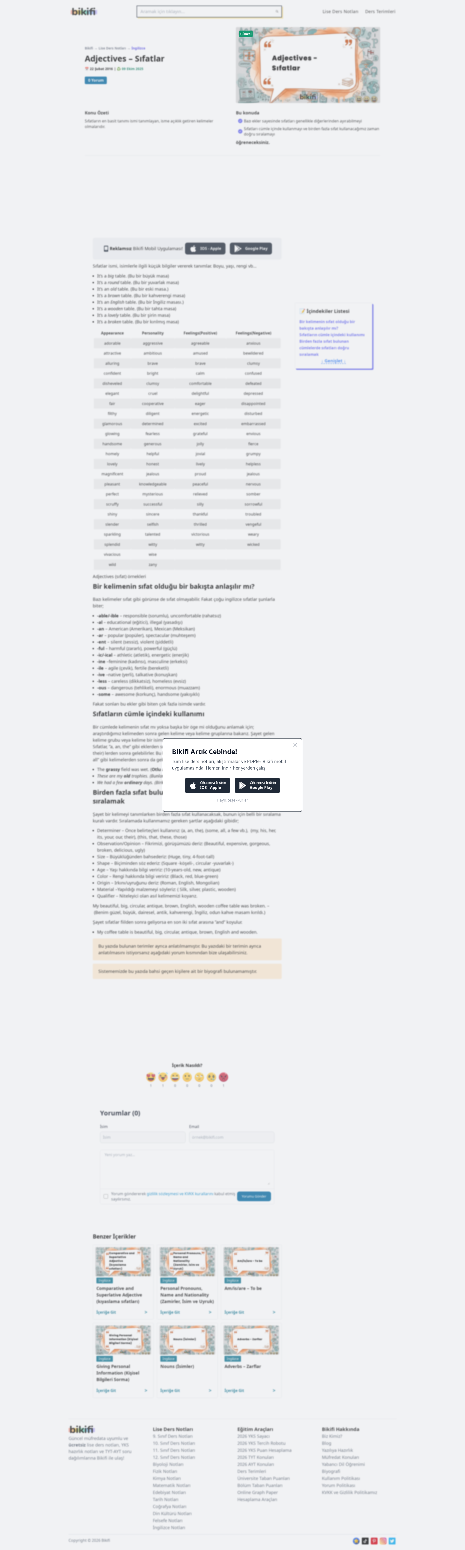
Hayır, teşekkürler (232, 800)
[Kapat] (295, 745)
